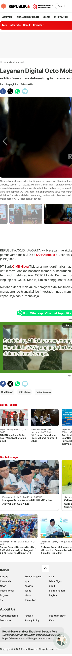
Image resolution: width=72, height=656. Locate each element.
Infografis (15, 25)
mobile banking (43, 392)
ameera (7, 17)
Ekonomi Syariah (28, 17)
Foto (4, 25)
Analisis (29, 585)
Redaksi (29, 615)
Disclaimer (5, 620)
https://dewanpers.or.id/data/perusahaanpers (27, 638)
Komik (26, 25)
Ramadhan (30, 600)
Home (3, 62)
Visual (12, 62)
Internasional (7, 590)
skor (46, 17)
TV (1, 600)
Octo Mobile (24, 392)
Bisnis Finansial (57, 590)
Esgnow (4, 595)
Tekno (28, 590)
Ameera (4, 576)
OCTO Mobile (45, 255)
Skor (51, 576)
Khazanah (5, 581)
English (53, 595)
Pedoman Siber (57, 615)
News (3, 585)
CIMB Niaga (20, 266)
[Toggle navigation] (3, 6)
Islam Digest (55, 581)
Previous (5, 188)
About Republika (9, 615)
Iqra (27, 581)
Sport (52, 585)
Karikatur (38, 25)
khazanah (61, 17)
